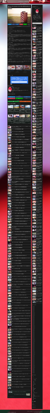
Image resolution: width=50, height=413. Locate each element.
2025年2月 (33, 310)
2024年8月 (33, 317)
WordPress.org (34, 407)
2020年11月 (33, 366)
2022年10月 (33, 341)
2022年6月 (33, 345)
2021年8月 (33, 356)
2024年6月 (33, 319)
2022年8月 (33, 343)
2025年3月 (33, 309)
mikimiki (37, 14)
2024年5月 (33, 320)
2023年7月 (33, 331)
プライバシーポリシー (37, 411)
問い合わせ (41, 411)
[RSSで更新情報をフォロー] (25, 101)
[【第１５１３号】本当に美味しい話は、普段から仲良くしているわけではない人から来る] (11, 67)
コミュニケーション (35, 378)
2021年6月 (33, 358)
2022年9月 (33, 342)
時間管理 (34, 389)
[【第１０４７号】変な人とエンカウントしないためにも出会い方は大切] (19, 67)
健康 (33, 385)
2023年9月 (33, 329)
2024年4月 (33, 321)
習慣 (33, 397)
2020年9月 (33, 368)
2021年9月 (33, 355)
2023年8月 (33, 330)
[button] (41, 23)
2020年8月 (33, 369)
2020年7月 (33, 370)
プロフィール (33, 411)
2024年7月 (33, 318)
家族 (33, 387)
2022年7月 (33, 344)
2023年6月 (33, 332)
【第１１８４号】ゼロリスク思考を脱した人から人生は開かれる (27, 70)
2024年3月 (33, 322)
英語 (33, 399)
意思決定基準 (34, 388)
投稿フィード (33, 404)
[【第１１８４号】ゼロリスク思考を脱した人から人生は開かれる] (27, 67)
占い (33, 386)
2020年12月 (33, 365)
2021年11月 (33, 353)
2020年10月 (33, 367)
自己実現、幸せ (34, 398)
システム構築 (34, 379)
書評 (33, 390)
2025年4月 (33, 308)
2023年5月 (33, 333)
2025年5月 (33, 307)
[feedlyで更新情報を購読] (13, 101)
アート (33, 377)
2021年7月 (33, 357)
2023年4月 (33, 334)
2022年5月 (33, 346)
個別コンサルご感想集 (30, 411)
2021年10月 (33, 354)
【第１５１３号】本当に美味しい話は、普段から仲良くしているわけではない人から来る (12, 70)
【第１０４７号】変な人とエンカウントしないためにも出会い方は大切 (19, 70)
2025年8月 (33, 306)
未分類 (33, 391)
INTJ (33, 376)
